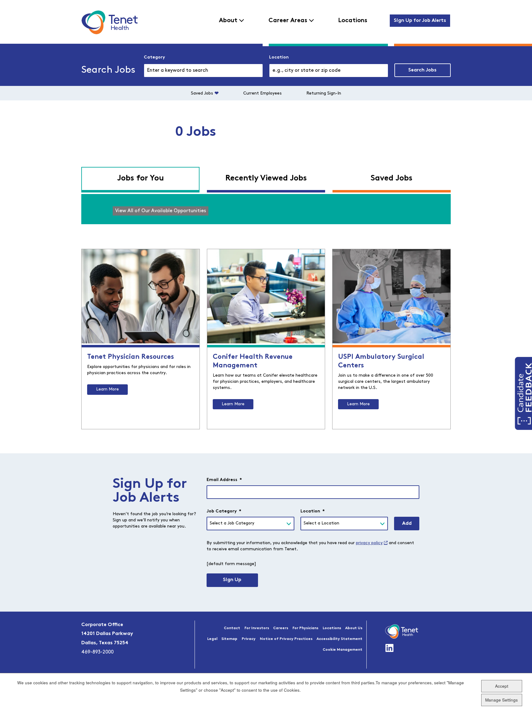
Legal (212, 639)
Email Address (224, 480)
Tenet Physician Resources (130, 357)
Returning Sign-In (323, 93)
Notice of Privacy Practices (286, 639)
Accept (501, 686)
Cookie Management (342, 650)
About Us (353, 628)
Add (407, 523)
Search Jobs (422, 70)
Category (154, 57)
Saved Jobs (202, 93)
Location (279, 57)
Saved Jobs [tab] (392, 178)
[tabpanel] (266, 209)
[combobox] (328, 70)
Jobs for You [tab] (140, 178)
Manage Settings (501, 700)
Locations (352, 21)
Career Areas (287, 21)
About (228, 21)
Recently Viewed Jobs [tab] (266, 178)
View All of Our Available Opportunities (160, 210)
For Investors (256, 628)
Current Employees (262, 93)
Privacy (249, 639)
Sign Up (232, 579)
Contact (232, 628)
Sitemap (229, 639)
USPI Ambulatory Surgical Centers (381, 361)
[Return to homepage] (109, 22)
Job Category (224, 511)
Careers (280, 628)
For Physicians (305, 628)
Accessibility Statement (339, 639)
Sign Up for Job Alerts (420, 20)
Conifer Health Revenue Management (252, 361)
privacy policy (369, 543)
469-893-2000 (97, 652)
